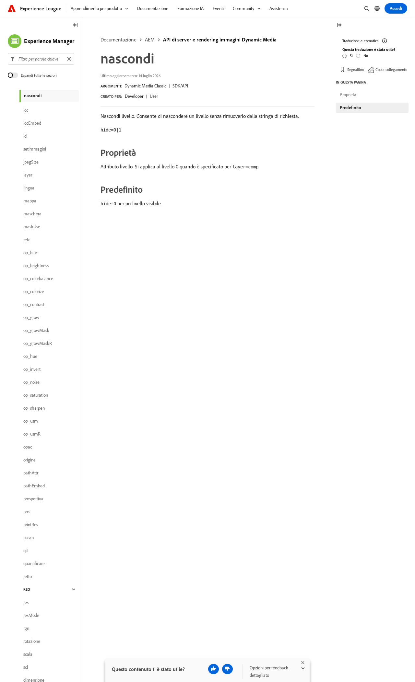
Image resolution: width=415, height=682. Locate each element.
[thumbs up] (213, 669)
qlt (25, 550)
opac (27, 447)
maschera (32, 214)
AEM (150, 39)
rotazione (31, 641)
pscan (28, 537)
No (365, 55)
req (26, 589)
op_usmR (32, 434)
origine (29, 460)
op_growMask (36, 330)
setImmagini (34, 149)
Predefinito (350, 107)
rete (26, 240)
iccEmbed (32, 123)
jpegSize (31, 162)
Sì (351, 55)
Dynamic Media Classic (145, 86)
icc (25, 110)
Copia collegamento (391, 69)
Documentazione (118, 39)
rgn (26, 628)
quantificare (34, 563)
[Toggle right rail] (339, 25)
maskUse (31, 227)
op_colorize (33, 291)
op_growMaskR (37, 343)
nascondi (33, 95)
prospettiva (33, 499)
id (25, 136)
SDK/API (180, 86)
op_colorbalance (38, 278)
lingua (28, 188)
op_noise (31, 382)
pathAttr (30, 473)
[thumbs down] (227, 669)
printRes (30, 525)
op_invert (32, 369)
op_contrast (33, 304)
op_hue (30, 356)
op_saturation (35, 395)
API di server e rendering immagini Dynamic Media (220, 39)
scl (25, 667)
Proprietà (348, 94)
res (26, 602)
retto (27, 576)
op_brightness (36, 265)
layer (27, 175)
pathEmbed (34, 486)
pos (26, 512)
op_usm (30, 421)
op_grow (31, 317)
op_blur (30, 253)
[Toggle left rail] (75, 25)
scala (27, 654)
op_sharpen (34, 408)
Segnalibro (355, 69)
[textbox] (41, 59)
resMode (31, 615)
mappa (29, 201)
